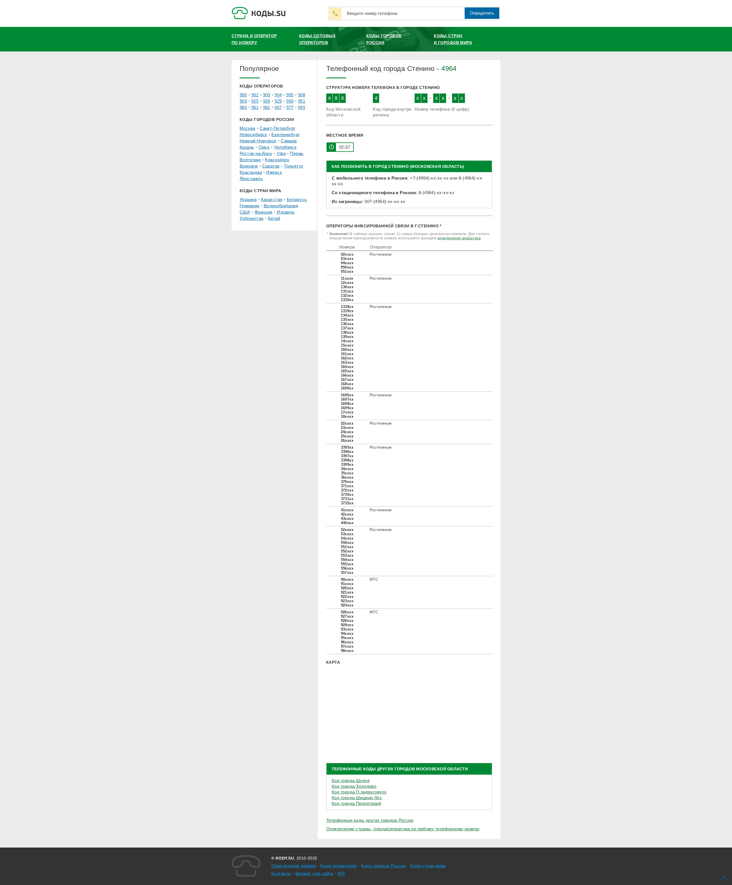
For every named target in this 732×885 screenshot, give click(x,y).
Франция (263, 212)
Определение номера (293, 865)
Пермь (296, 153)
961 (254, 107)
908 (301, 94)
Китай (274, 218)
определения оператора (459, 238)
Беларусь (297, 199)
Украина (248, 199)
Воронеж (249, 166)
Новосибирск (253, 134)
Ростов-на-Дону (256, 153)
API (341, 873)
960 (243, 107)
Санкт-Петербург (277, 128)
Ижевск (274, 172)
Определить (482, 13)
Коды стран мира (428, 865)
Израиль (286, 212)
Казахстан (272, 199)
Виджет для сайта (314, 873)
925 (254, 101)
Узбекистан (251, 218)
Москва (247, 128)
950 (289, 101)
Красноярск (277, 159)
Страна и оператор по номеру (254, 39)
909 (243, 101)
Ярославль (251, 178)
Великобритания (281, 205)
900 (243, 94)
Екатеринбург (285, 134)
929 (278, 101)
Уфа (281, 153)
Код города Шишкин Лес (357, 797)
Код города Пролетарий (356, 803)
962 (266, 107)
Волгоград (250, 159)
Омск (264, 147)
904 (278, 94)
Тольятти (293, 166)
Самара (289, 140)
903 (266, 94)
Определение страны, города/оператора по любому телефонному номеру (403, 828)
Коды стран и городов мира (453, 39)
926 (266, 101)
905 (289, 94)
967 (278, 107)
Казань (247, 147)
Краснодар (251, 172)
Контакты (281, 873)
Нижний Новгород (258, 140)
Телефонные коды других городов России (369, 820)
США (245, 212)
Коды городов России (383, 39)
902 (254, 94)
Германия (249, 205)
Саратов (271, 166)
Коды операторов (338, 865)
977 (289, 107)
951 (301, 101)
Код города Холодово (354, 786)
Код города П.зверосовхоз (359, 791)
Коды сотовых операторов (317, 39)
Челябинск (285, 147)
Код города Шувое (351, 780)
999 (301, 107)
